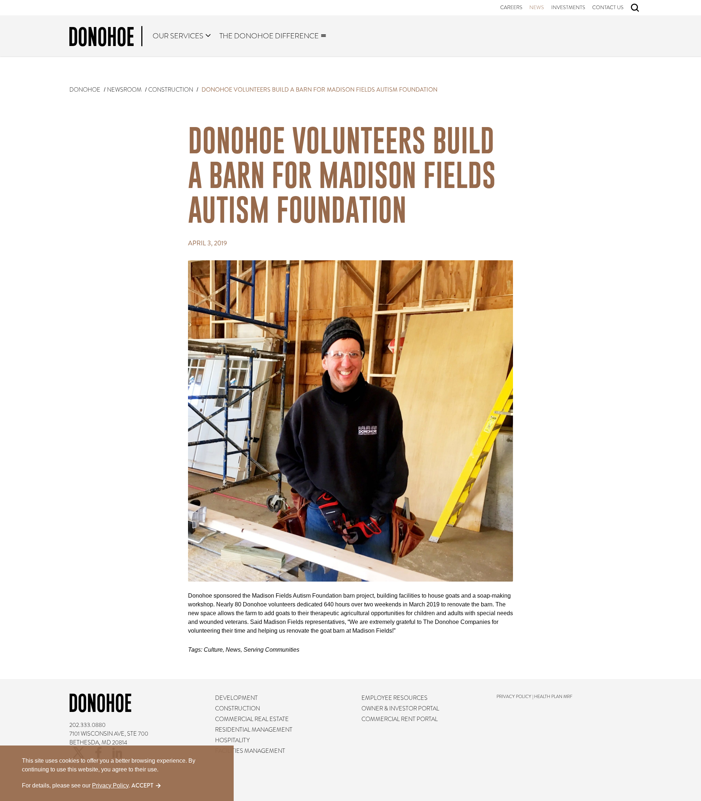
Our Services (178, 36)
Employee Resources (394, 698)
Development (236, 698)
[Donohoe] (105, 38)
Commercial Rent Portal (399, 719)
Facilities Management (250, 751)
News (537, 7)
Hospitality (232, 740)
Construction (170, 90)
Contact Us (608, 7)
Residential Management (254, 730)
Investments (568, 7)
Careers (511, 7)
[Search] (635, 8)
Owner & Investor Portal (400, 709)
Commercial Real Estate (252, 719)
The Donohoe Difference (269, 36)
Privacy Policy (110, 785)
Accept (142, 785)
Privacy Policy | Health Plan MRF (534, 697)
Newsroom (124, 90)
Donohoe (84, 90)
